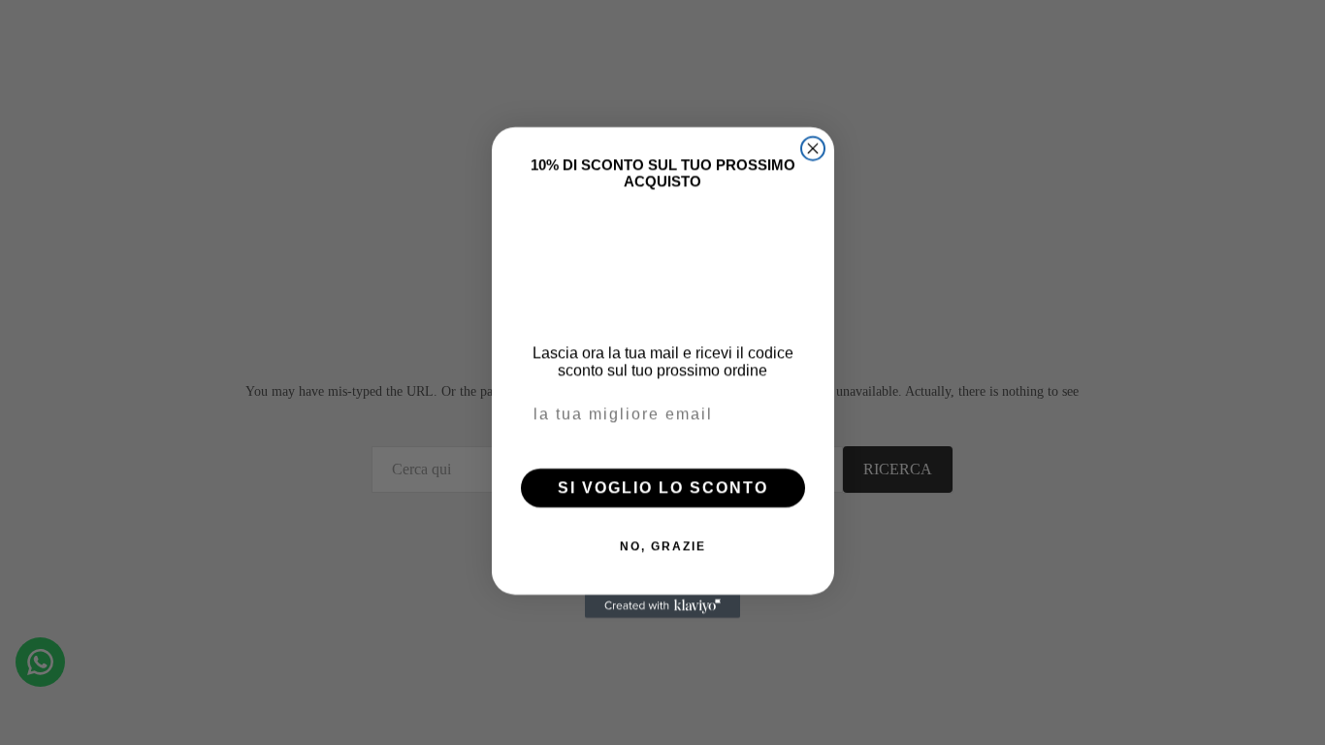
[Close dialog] (812, 148)
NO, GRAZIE (663, 546)
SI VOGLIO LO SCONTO (663, 487)
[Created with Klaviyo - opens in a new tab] (662, 606)
